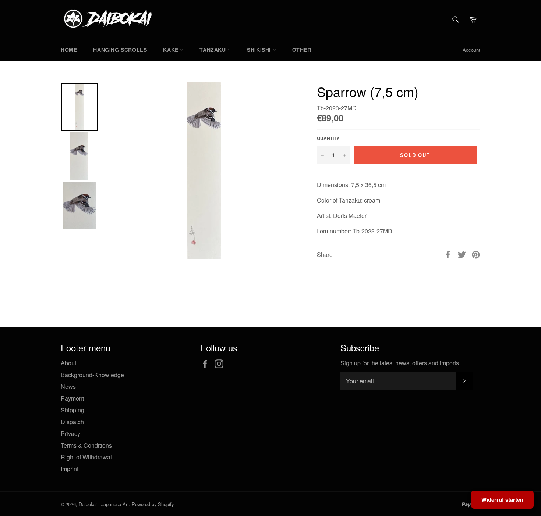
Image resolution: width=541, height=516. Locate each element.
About (68, 363)
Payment (72, 398)
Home (69, 49)
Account (471, 49)
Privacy (70, 433)
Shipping (72, 410)
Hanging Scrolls (120, 49)
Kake (171, 49)
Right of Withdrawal (86, 457)
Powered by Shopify (153, 504)
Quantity (328, 138)
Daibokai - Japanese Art (104, 504)
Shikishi (259, 49)
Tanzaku (213, 49)
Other (301, 49)
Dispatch (72, 422)
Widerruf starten (502, 499)
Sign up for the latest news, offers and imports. (400, 363)
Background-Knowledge (92, 374)
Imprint (69, 469)
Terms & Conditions (86, 445)
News (68, 386)
